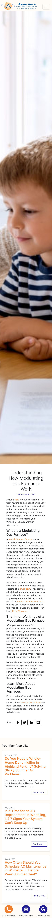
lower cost (24, 588)
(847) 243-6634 (8, 916)
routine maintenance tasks (30, 601)
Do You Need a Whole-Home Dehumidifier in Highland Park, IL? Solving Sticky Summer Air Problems (25, 766)
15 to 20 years (19, 611)
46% (16, 499)
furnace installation (31, 702)
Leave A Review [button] (43, 916)
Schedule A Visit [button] (26, 916)
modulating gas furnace (20, 539)
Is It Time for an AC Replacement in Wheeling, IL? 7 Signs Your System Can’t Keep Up (25, 817)
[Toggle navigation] (46, 7)
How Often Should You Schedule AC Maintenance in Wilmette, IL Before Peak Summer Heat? (26, 868)
